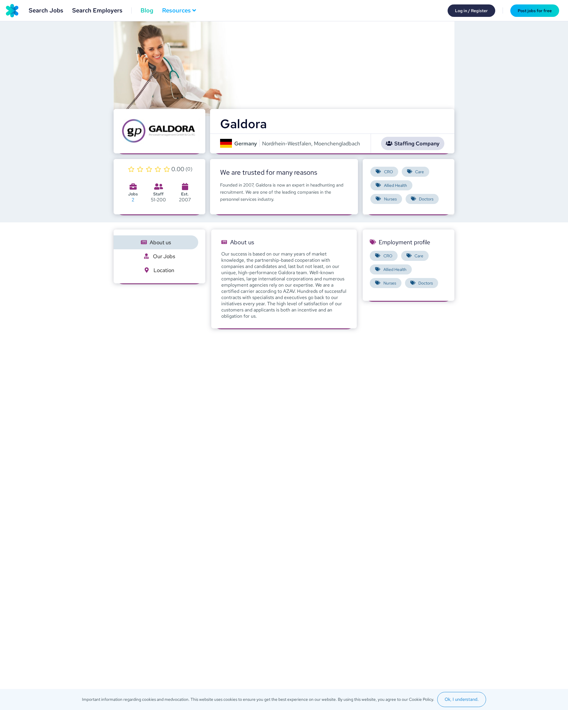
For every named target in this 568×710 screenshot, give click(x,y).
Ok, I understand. (462, 699)
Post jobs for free (535, 10)
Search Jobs (46, 10)
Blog (147, 10)
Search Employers (97, 10)
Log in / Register (471, 10)
